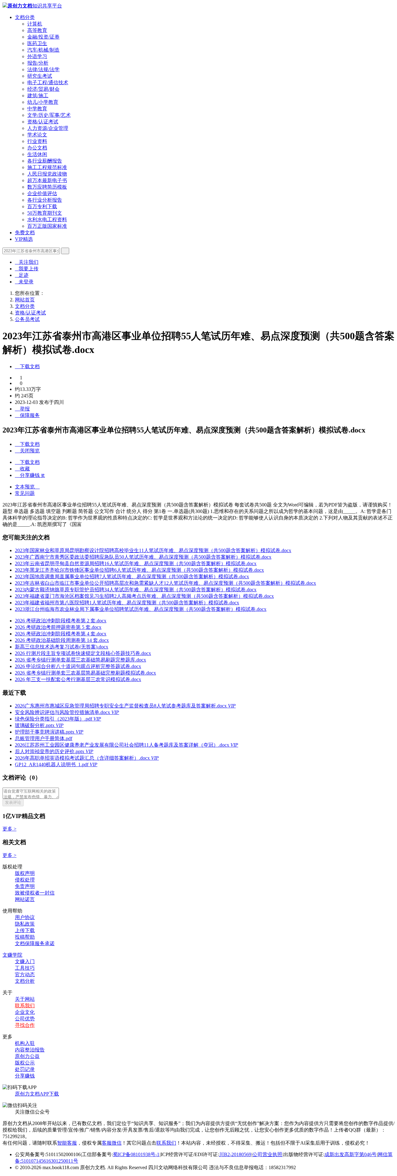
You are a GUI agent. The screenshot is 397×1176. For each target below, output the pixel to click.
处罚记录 (25, 1069)
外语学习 (37, 56)
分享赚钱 (25, 1075)
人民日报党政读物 (47, 173)
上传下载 (25, 930)
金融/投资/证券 (43, 36)
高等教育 (37, 30)
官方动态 (25, 974)
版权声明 (25, 873)
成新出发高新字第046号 (350, 1154)
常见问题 (25, 493)
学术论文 (37, 134)
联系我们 (25, 1005)
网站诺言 (25, 899)
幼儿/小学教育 (42, 102)
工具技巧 (25, 968)
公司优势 (25, 1018)
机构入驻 (25, 1043)
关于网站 (25, 999)
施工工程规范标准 (47, 167)
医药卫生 (37, 43)
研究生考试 (39, 76)
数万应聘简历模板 (47, 187)
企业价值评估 (42, 193)
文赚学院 (12, 955)
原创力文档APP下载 (37, 1093)
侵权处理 (25, 879)
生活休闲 (37, 154)
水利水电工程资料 (47, 219)
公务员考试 (27, 319)
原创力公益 (27, 1056)
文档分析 (25, 981)
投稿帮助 (25, 937)
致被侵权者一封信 (35, 892)
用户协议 (25, 917)
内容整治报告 (30, 1049)
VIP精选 (24, 239)
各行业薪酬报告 (44, 160)
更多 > (9, 828)
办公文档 (37, 147)
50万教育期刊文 (44, 213)
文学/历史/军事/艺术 (49, 115)
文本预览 (27, 486)
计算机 (34, 23)
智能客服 (67, 1143)
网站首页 (25, 299)
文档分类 (25, 17)
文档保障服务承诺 (35, 943)
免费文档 (25, 232)
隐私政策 (25, 924)
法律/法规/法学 (43, 69)
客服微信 (112, 1143)
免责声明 (25, 886)
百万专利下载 (42, 206)
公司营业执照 (267, 1154)
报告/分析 (37, 63)
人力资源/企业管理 (47, 128)
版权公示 (25, 1062)
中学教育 (37, 108)
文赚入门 (25, 961)
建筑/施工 (37, 95)
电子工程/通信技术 (47, 82)
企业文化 (25, 1012)
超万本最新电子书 (47, 180)
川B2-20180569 (235, 1154)
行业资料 (37, 141)
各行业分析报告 (44, 200)
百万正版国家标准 (47, 226)
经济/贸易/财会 (43, 89)
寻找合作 (25, 1025)
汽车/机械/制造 (43, 50)
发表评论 (13, 802)
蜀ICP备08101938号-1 (136, 1154)
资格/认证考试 (42, 121)
